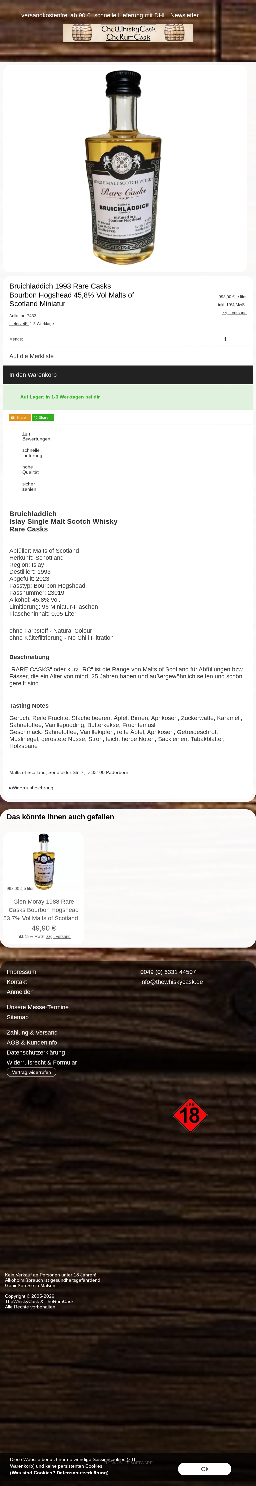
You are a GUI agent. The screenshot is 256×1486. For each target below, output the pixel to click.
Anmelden (20, 992)
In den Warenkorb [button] (33, 375)
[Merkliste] (220, 15)
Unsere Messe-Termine (38, 1007)
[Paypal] (194, 1033)
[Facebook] (138, 1006)
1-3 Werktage (31, 324)
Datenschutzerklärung (36, 1052)
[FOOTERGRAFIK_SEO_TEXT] (191, 1086)
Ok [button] (205, 1469)
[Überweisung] (168, 1033)
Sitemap (18, 1017)
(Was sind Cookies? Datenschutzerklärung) (59, 1472)
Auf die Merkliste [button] (31, 356)
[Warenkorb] (232, 15)
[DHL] (142, 1033)
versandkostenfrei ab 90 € (55, 15)
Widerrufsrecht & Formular (42, 1062)
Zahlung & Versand (32, 1032)
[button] (12, 15)
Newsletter (184, 15)
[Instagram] (155, 1006)
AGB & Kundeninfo (32, 1042)
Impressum (21, 972)
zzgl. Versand (58, 936)
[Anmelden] (208, 15)
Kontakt (17, 982)
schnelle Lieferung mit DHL (130, 15)
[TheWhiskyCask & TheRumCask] (128, 26)
